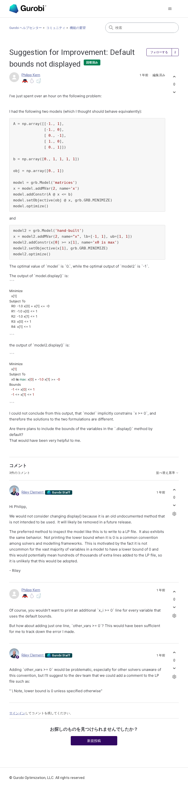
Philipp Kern (31, 75)
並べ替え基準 (166, 473)
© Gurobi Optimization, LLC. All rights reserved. (47, 778)
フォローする (159, 52)
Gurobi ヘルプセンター (25, 28)
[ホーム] (27, 8)
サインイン (17, 713)
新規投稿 (94, 741)
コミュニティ (55, 28)
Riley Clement (33, 492)
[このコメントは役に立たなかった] (174, 505)
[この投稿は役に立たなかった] (174, 92)
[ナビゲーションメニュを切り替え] (170, 9)
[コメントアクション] (174, 514)
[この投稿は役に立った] (174, 76)
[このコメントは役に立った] (174, 489)
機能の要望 (78, 28)
